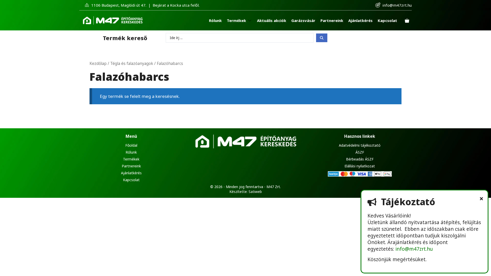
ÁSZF (359, 152)
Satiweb (255, 191)
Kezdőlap (98, 63)
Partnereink (131, 166)
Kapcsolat (131, 179)
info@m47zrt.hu (397, 5)
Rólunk (131, 152)
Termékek (131, 159)
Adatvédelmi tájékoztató (360, 145)
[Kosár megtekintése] (407, 21)
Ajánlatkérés (131, 172)
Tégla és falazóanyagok (131, 63)
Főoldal (131, 145)
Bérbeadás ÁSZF (360, 159)
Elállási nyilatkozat (359, 166)
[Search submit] (321, 37)
